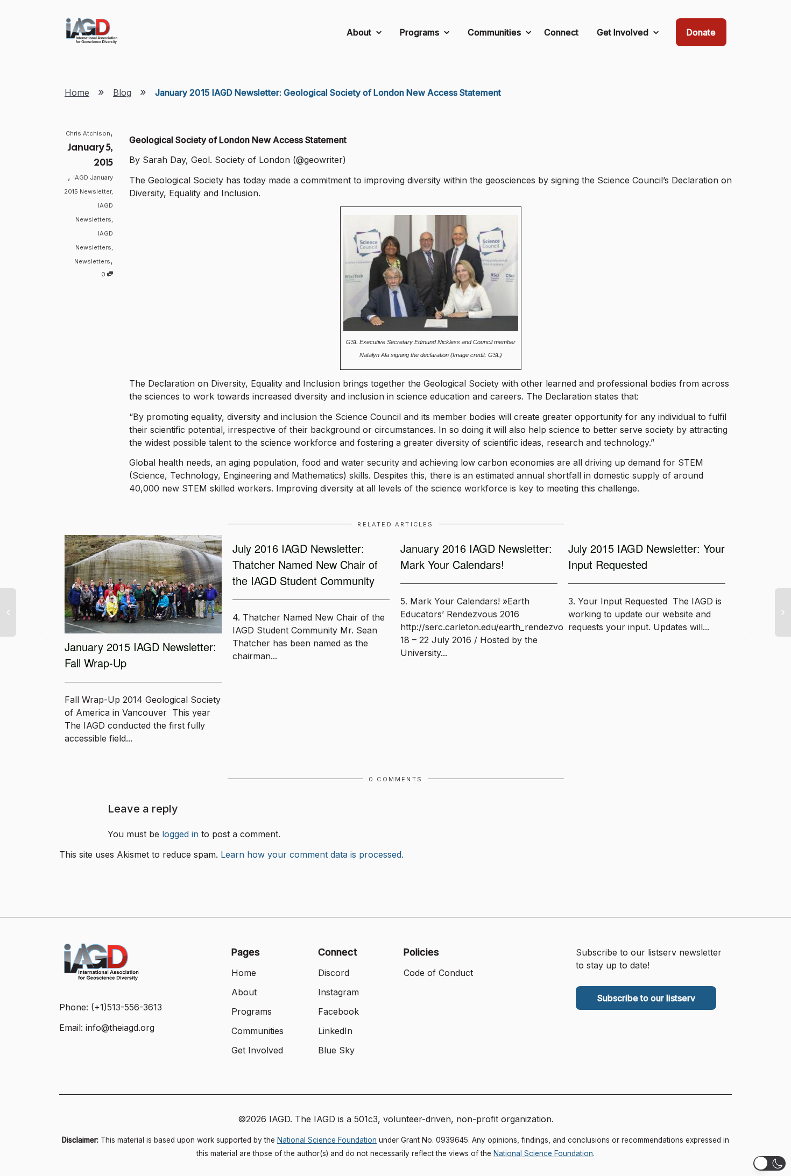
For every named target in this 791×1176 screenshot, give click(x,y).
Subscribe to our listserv (646, 998)
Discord (333, 972)
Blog (122, 92)
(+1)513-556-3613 (126, 1007)
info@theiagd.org (120, 1027)
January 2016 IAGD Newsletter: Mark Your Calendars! (476, 556)
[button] (769, 1163)
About (360, 32)
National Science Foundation (327, 1140)
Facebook (338, 1011)
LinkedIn (335, 1030)
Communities (495, 32)
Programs (420, 32)
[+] (143, 584)
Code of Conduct (438, 972)
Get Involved (624, 32)
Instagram (338, 992)
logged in (180, 834)
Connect (561, 32)
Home (77, 92)
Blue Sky (336, 1050)
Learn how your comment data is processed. (312, 854)
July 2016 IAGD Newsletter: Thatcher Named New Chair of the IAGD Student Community (305, 564)
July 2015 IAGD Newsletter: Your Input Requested (646, 556)
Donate (701, 32)
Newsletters (92, 261)
